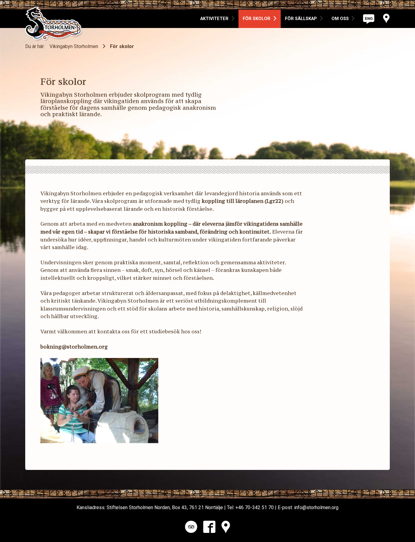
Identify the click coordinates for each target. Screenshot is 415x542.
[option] (217, 19)
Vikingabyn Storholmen (74, 46)
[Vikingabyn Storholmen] (54, 16)
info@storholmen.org (316, 507)
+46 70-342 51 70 (254, 507)
